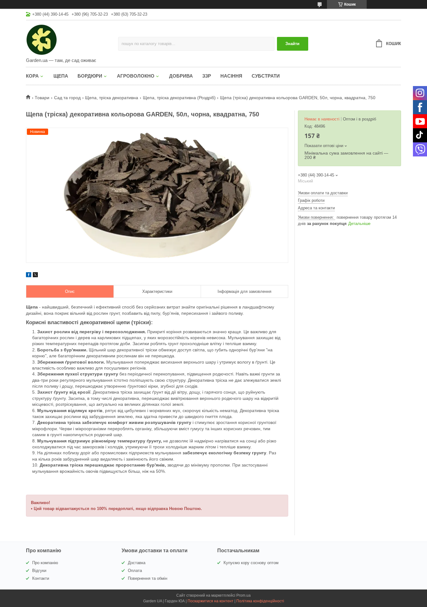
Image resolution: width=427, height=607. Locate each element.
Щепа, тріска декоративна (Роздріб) (179, 97)
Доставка (136, 562)
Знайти (292, 43)
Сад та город (67, 97)
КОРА (32, 76)
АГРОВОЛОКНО (135, 76)
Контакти (40, 578)
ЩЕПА (60, 76)
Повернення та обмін (147, 578)
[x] (35, 275)
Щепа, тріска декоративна (111, 97)
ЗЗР (206, 76)
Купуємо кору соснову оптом (251, 562)
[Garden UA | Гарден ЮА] (72, 39)
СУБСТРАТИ (266, 76)
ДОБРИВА (181, 76)
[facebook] (28, 275)
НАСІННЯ (231, 76)
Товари (42, 97)
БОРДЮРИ (90, 76)
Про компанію (45, 562)
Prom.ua (243, 595)
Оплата (135, 570)
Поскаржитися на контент (211, 601)
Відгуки (39, 570)
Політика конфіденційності (260, 601)
